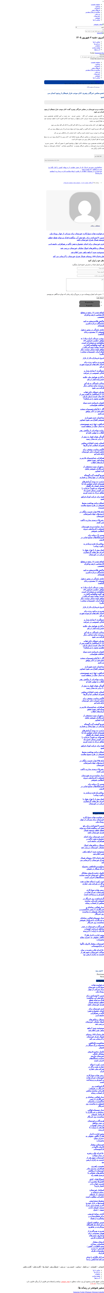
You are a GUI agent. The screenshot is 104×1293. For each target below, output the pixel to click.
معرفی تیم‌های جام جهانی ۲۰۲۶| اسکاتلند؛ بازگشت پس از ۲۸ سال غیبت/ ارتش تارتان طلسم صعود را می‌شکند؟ (91, 395)
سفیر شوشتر (65, 1281)
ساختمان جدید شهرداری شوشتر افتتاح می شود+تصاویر (92, 419)
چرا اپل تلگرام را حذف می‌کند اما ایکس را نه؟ (95, 1258)
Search (102, 57)
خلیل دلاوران (93, 1283)
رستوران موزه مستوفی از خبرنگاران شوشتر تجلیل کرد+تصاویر (93, 469)
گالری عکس (27, 1267)
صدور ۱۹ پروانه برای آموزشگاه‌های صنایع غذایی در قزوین (92, 537)
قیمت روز (70, 1267)
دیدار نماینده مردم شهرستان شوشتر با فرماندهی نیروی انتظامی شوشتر (92, 529)
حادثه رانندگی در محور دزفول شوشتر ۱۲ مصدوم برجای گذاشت (92, 332)
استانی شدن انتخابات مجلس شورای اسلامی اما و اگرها (92, 444)
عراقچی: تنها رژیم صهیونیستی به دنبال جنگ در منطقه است (92, 425)
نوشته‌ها (98, 82)
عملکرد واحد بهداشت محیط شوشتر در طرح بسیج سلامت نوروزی (92, 505)
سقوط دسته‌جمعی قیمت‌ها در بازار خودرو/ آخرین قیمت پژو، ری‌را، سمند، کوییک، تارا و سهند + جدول (95, 1205)
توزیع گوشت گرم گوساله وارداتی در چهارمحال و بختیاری (92, 476)
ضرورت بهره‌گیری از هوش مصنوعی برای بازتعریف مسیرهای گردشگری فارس (96, 1234)
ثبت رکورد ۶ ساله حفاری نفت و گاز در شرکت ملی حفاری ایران (92, 883)
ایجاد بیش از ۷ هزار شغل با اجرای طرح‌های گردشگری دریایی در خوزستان (93, 552)
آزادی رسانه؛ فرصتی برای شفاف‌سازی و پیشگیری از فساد (96, 1216)
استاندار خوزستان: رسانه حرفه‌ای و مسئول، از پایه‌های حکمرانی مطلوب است (95, 1193)
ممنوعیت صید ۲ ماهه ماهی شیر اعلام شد (87, 252)
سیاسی (78, 1267)
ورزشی (62, 1267)
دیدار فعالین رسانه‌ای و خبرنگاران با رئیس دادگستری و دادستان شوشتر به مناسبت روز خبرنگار (92, 910)
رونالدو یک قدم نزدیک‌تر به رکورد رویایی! (93, 545)
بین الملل (86, 1267)
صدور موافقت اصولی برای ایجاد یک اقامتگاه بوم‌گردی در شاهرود (95, 1224)
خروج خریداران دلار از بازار (93, 358)
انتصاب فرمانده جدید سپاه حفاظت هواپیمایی (93, 404)
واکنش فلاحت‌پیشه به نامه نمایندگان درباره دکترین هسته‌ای (93, 323)
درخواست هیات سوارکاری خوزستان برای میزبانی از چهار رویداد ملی (76, 234)
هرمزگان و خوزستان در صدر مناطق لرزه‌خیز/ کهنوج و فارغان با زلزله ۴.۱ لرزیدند (92, 928)
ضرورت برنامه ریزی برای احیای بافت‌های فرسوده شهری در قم (91, 364)
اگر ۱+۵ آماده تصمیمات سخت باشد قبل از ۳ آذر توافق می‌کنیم (92, 411)
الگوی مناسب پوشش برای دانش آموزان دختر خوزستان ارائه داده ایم (93, 451)
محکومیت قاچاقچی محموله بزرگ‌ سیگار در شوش (93, 867)
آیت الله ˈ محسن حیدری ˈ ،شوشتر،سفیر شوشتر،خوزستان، (78, 182)
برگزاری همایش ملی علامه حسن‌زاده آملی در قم (93, 378)
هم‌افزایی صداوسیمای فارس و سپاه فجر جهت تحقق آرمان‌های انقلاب (92, 460)
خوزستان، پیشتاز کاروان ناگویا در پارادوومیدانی (92, 945)
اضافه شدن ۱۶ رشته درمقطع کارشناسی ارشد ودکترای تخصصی (92, 314)
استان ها (45, 1267)
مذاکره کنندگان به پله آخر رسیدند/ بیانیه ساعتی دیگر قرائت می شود (93, 385)
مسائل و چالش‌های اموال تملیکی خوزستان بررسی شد (82, 248)
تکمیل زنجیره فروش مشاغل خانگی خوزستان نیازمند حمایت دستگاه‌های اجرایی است (91, 875)
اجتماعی (101, 1267)
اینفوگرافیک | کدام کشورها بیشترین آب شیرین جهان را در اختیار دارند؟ (96, 1182)
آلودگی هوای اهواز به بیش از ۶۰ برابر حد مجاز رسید (92, 438)
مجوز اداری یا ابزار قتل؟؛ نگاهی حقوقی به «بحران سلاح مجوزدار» (92, 937)
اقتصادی (93, 1267)
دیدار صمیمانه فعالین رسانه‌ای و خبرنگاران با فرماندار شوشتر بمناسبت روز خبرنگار (92, 920)
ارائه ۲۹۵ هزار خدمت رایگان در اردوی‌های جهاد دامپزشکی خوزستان (92, 514)
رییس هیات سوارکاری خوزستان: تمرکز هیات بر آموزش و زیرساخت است (94, 892)
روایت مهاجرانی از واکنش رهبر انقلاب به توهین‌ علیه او (91, 431)
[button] (52, 55)
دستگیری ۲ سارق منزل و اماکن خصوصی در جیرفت (93, 372)
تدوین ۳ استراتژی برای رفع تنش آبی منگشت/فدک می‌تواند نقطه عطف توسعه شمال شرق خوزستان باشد (92, 829)
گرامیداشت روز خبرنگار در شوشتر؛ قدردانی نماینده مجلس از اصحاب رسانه (93, 901)
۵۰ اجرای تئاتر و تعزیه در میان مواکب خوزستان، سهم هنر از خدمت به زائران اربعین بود (92, 952)
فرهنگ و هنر (54, 1267)
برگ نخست (97, 80)
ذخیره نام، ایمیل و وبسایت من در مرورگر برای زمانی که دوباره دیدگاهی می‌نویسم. (74, 294)
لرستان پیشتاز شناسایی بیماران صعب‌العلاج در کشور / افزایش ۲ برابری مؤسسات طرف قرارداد (95, 1247)
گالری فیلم (37, 1267)
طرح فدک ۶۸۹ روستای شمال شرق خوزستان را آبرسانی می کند (78, 256)
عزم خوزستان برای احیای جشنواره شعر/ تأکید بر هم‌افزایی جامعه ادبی (76, 244)
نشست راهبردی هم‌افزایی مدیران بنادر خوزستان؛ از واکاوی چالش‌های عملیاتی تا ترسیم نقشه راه (95, 1170)
